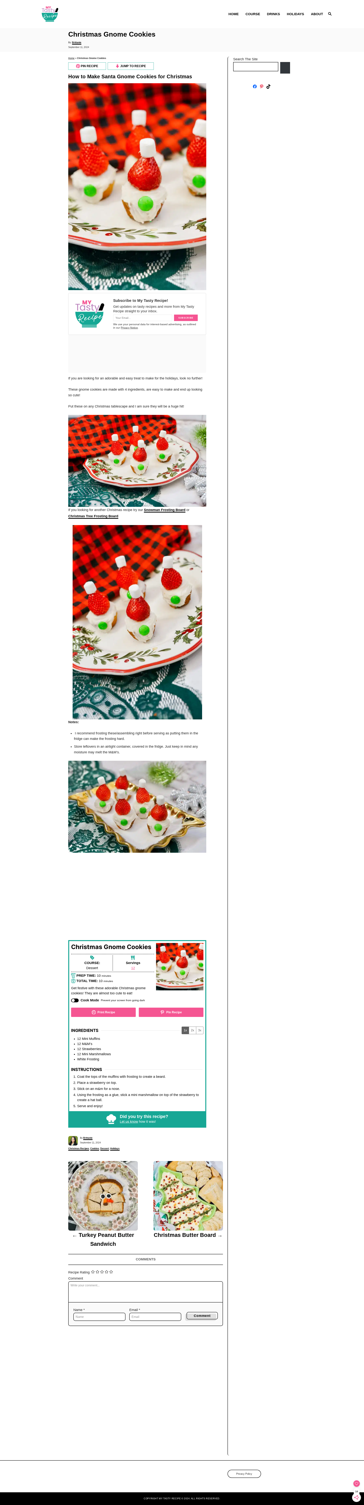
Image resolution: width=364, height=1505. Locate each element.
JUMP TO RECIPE (132, 66)
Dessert (104, 1148)
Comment (75, 1278)
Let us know (129, 1121)
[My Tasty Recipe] (71, 14)
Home (71, 58)
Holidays (115, 1148)
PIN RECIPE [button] (89, 66)
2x (192, 1030)
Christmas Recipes (78, 1148)
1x (185, 1030)
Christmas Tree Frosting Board (93, 516)
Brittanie (76, 42)
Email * (134, 1310)
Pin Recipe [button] (174, 1012)
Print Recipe (106, 1012)
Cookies (94, 1148)
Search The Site (245, 59)
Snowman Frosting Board (164, 510)
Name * (79, 1310)
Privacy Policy (244, 1473)
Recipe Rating (79, 1272)
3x (199, 1030)
